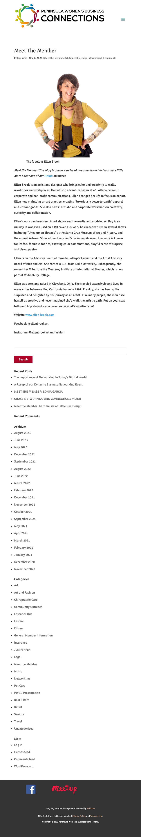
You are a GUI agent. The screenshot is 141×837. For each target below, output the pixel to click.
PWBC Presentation (27, 693)
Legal (17, 657)
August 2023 (22, 433)
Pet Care (19, 686)
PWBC (48, 176)
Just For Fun (22, 650)
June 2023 (21, 440)
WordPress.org (23, 766)
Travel (18, 721)
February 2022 (23, 490)
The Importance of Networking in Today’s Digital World (50, 377)
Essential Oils (23, 614)
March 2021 (22, 540)
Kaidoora (91, 808)
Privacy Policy (79, 816)
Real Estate (21, 700)
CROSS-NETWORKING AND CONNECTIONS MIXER (47, 399)
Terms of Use (96, 816)
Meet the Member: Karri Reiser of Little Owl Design (47, 406)
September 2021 (25, 519)
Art (66, 58)
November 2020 (24, 569)
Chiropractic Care (25, 600)
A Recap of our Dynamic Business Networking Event (48, 384)
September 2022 (25, 461)
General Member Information (85, 58)
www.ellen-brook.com (40, 315)
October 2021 (23, 512)
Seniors (19, 714)
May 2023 (20, 447)
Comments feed (24, 759)
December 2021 (24, 497)
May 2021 (20, 526)
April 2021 (21, 533)
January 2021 (23, 555)
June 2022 (21, 476)
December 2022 (24, 454)
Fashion (19, 621)
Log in (18, 745)
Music (18, 671)
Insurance (20, 643)
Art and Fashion (24, 592)
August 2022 (22, 469)
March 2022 (22, 483)
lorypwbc (22, 58)
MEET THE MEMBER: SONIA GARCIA (38, 392)
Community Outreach (28, 607)
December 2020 (24, 562)
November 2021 (24, 504)
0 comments (109, 58)
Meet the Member (53, 58)
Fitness (19, 628)
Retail (18, 707)
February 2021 (23, 548)
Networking (22, 678)
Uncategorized (23, 728)
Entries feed (22, 752)
